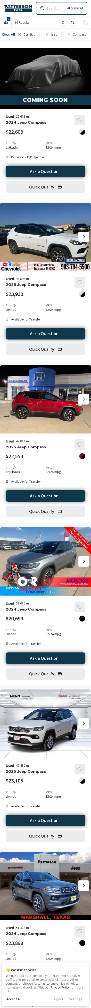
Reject (58, 999)
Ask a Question (44, 171)
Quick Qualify (42, 187)
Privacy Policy (60, 987)
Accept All (14, 999)
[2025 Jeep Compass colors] (82, 294)
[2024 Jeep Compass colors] (82, 132)
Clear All (8, 34)
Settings (75, 999)
